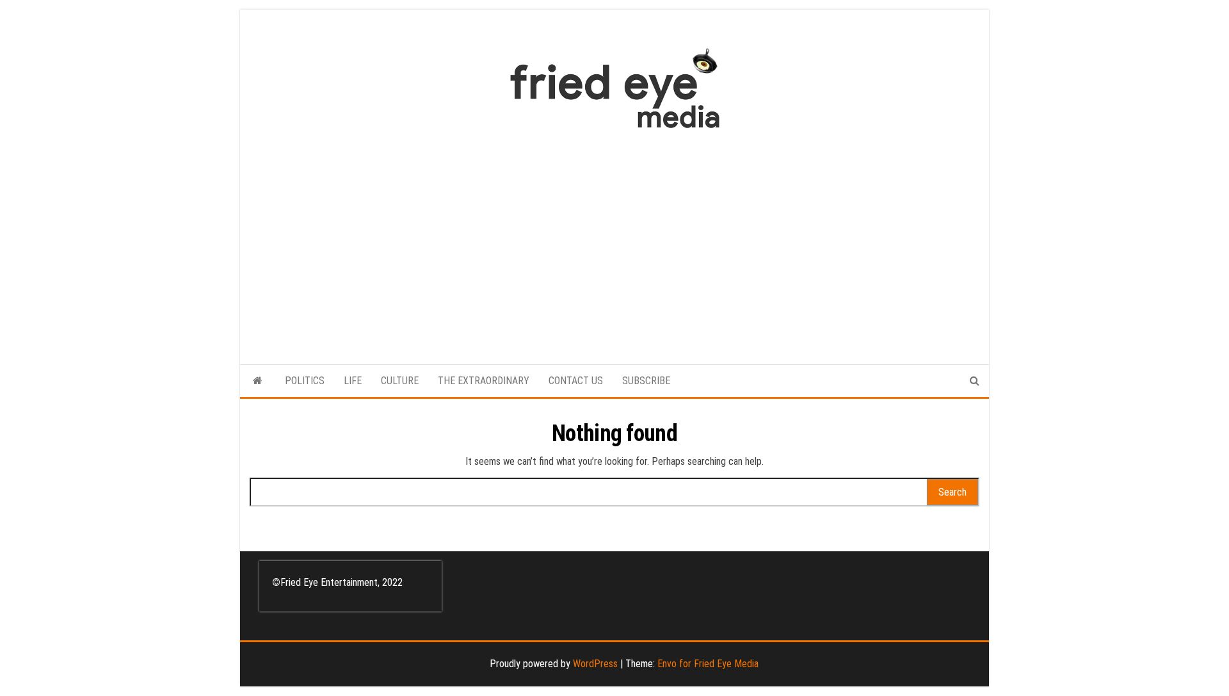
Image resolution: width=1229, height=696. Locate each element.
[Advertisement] (614, 240)
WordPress (595, 664)
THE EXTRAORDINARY (483, 381)
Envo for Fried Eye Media (708, 664)
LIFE (353, 381)
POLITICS (305, 381)
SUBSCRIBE (646, 381)
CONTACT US (576, 381)
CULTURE (400, 381)
